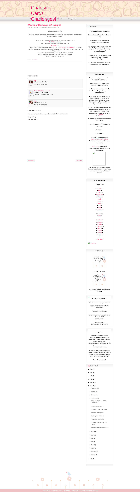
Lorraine (99, 210)
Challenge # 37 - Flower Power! (99, 409)
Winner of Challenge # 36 (97, 412)
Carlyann (99, 188)
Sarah (35, 101)
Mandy (99, 228)
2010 (91, 382)
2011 (91, 379)
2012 (91, 376)
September (94, 398)
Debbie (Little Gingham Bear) (42, 90)
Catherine (99, 226)
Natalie (99, 224)
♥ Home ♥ (32, 19)
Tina (99, 205)
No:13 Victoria (55, 45)
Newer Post (31, 160)
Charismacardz (75, 490)
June (92, 438)
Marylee (99, 239)
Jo (99, 237)
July (92, 435)
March (93, 448)
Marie (99, 199)
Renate (99, 230)
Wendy (99, 235)
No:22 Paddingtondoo (55, 42)
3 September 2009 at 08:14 (41, 82)
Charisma (95, 146)
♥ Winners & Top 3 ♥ (44, 19)
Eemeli (99, 233)
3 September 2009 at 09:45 (41, 102)
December (94, 388)
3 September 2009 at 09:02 (41, 92)
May (92, 441)
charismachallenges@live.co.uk (66, 47)
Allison (99, 220)
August (93, 431)
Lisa (99, 190)
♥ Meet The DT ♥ (58, 19)
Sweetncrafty (94, 490)
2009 (91, 385)
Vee (99, 216)
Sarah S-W (99, 195)
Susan (99, 201)
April (92, 445)
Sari (99, 207)
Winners (35, 59)
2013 (91, 372)
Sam (35, 80)
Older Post (79, 160)
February (93, 451)
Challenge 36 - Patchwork (97, 416)
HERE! (101, 115)
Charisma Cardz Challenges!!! (50, 490)
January (93, 454)
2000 (91, 459)
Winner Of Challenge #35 (97, 419)
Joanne (99, 222)
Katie (99, 203)
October (93, 395)
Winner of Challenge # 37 (97, 406)
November (94, 391)
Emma (100, 197)
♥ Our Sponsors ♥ (72, 19)
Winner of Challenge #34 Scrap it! (99, 427)
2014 (91, 369)
